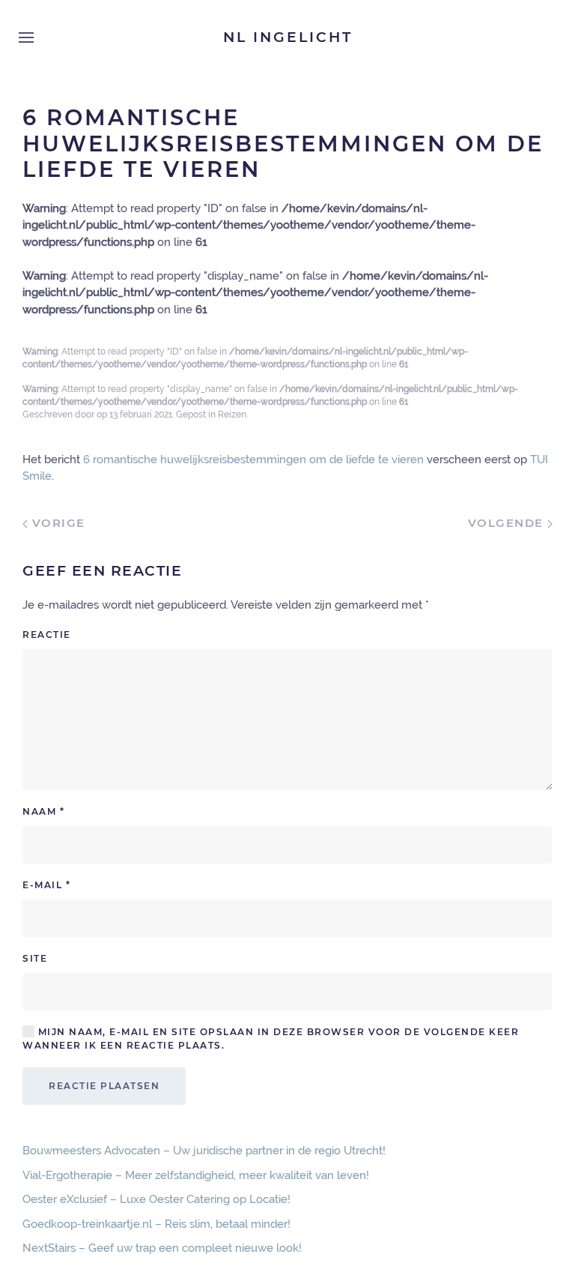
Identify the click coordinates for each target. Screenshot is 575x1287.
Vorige (56, 523)
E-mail (46, 884)
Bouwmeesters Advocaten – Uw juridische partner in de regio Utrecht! (204, 1150)
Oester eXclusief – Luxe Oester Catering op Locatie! (156, 1199)
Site (34, 958)
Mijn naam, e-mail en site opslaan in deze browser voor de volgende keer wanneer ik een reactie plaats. (270, 1038)
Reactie (46, 634)
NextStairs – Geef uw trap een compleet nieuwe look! (162, 1248)
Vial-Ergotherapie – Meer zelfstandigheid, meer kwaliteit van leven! (195, 1175)
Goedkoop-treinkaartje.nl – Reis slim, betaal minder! (156, 1224)
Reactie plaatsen (104, 1085)
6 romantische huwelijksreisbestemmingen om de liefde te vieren (253, 459)
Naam (43, 811)
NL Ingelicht (288, 37)
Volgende (508, 523)
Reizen (232, 414)
